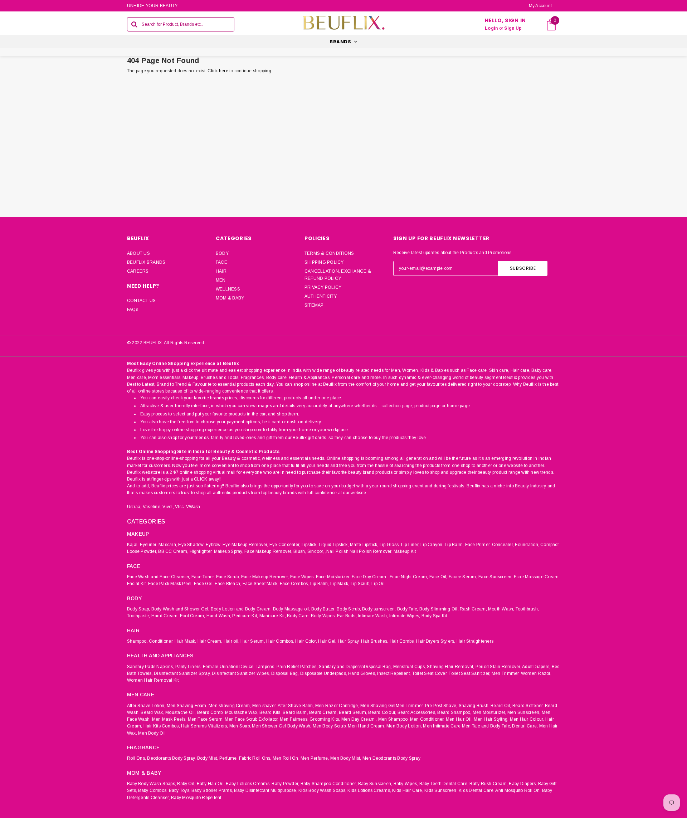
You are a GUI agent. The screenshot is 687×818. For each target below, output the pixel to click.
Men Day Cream (358, 719)
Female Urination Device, (229, 666)
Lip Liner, (410, 544)
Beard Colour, (382, 712)
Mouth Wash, (501, 609)
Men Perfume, (315, 758)
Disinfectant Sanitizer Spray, (182, 673)
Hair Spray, (349, 641)
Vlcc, (180, 506)
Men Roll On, (286, 758)
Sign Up (513, 28)
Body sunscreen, (379, 609)
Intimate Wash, (373, 615)
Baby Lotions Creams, (248, 783)
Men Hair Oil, (459, 719)
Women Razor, (536, 673)
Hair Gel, (327, 641)
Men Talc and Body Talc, (486, 726)
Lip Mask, (339, 583)
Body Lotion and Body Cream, (241, 609)
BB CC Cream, (173, 551)
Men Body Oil (152, 733)
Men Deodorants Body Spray (391, 758)
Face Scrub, (228, 576)
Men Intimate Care (442, 726)
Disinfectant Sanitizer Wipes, (241, 673)
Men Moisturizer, (489, 712)
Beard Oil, (501, 705)
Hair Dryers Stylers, (435, 641)
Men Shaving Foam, (187, 705)
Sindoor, (315, 551)
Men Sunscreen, (523, 712)
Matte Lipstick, (364, 544)
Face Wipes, (302, 576)
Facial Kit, (137, 583)
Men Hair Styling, (491, 719)
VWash (193, 506)
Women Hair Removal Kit (153, 680)
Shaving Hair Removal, (450, 666)
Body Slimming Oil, (439, 609)
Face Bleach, (228, 583)
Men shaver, (264, 705)
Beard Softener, (528, 705)
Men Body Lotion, (404, 726)
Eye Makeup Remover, (245, 544)
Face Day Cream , (370, 576)
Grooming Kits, (325, 719)
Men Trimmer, (506, 673)
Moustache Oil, (180, 712)
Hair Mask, (185, 641)
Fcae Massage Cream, (537, 576)
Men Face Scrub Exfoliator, (251, 719)
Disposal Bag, (285, 673)
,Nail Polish (337, 551)
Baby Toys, (179, 790)
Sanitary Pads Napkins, (150, 666)
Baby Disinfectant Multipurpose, (265, 790)
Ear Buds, (347, 615)
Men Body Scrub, (330, 726)
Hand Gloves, (362, 673)
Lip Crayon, (432, 544)
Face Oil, (438, 576)
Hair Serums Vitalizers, (204, 726)
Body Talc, (407, 609)
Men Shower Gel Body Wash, (281, 726)
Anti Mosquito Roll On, (518, 790)
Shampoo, (137, 641)
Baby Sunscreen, (375, 783)
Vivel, (168, 506)
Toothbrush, (527, 609)
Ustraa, (134, 506)
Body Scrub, (349, 609)
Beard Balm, (295, 712)
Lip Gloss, (390, 544)
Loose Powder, (142, 551)
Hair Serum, (252, 641)
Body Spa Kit (434, 615)
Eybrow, (213, 544)
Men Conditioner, (427, 719)
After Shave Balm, (296, 705)
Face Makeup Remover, (268, 551)
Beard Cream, (323, 712)
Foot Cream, (192, 615)
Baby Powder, (285, 783)
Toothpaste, (138, 615)
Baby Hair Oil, (211, 783)
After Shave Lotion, (146, 705)
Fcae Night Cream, (409, 576)
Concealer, (503, 544)
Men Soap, (240, 726)
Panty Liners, (188, 666)
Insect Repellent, (394, 673)
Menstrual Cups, (409, 666)
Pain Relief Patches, (297, 666)
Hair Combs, (402, 641)
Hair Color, (306, 641)
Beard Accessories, (417, 712)
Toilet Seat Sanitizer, (469, 673)
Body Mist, (207, 758)
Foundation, (527, 544)
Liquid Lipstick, (334, 544)
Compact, (550, 544)
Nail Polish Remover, (371, 551)
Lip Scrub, (360, 583)
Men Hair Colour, (527, 719)
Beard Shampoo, (454, 712)
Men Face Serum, (206, 719)
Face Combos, (294, 583)
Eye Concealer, (284, 544)
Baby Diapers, (523, 783)
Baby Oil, (186, 783)
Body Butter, (323, 609)
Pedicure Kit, (245, 615)
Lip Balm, (454, 544)
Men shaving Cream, (230, 705)
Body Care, (298, 615)
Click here (218, 70)
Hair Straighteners (475, 641)
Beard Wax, (152, 712)
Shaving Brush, (474, 705)
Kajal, (132, 544)
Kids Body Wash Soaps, (322, 790)
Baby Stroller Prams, (212, 790)
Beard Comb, (210, 712)
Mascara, (168, 544)
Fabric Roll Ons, (255, 758)
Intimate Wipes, (404, 615)
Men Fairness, (294, 719)
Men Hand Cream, (366, 726)
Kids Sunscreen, (441, 790)
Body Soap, (138, 609)
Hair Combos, (280, 641)
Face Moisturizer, (333, 576)
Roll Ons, (136, 758)
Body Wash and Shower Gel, (180, 609)
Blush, (299, 551)
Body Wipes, (323, 615)
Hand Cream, (165, 615)
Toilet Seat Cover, (430, 673)
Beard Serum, (353, 712)
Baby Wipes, (406, 783)
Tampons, (266, 666)
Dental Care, (525, 726)
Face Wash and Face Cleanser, (158, 576)
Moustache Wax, (241, 712)
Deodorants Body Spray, (171, 758)
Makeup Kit (405, 551)
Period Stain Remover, (498, 666)
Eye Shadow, (191, 544)
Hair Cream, (210, 641)
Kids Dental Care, (476, 790)
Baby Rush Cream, (488, 783)
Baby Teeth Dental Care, (444, 783)
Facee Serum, (463, 576)
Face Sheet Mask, (261, 583)
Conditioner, (161, 641)
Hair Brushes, (375, 641)
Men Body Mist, (345, 758)
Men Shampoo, (393, 719)
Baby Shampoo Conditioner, (329, 783)
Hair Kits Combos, (161, 726)
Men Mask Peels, (169, 719)
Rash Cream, (473, 609)
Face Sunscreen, (495, 576)
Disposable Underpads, (323, 673)
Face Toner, (203, 576)
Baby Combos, (152, 790)
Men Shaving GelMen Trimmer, (392, 705)
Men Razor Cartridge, (337, 705)
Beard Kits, (270, 712)
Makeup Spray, (228, 551)
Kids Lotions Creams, (369, 790)
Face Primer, (478, 544)
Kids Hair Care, (407, 790)
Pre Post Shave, (441, 705)
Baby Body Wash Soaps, (151, 783)
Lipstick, (310, 544)
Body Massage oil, (291, 609)
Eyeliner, (148, 544)
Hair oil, (231, 641)
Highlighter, (201, 551)
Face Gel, (204, 583)
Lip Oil (378, 583)
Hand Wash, (218, 615)
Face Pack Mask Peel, (170, 583)
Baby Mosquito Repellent (196, 797)
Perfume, (228, 758)
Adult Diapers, (536, 666)
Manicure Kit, (272, 615)
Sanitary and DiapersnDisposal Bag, (355, 666)
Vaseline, (152, 506)
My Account (540, 5)
